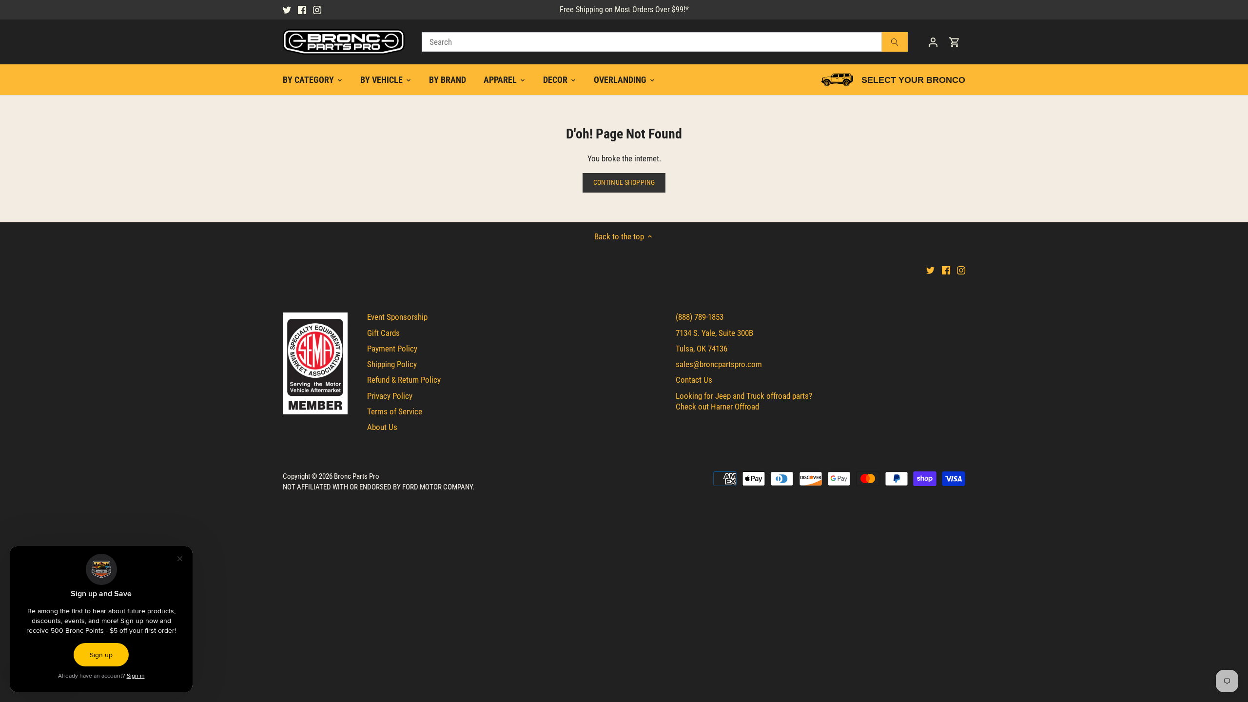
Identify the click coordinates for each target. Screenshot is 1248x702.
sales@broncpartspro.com (719, 364)
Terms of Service (394, 411)
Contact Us (694, 380)
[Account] (933, 42)
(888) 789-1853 (699, 317)
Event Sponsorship (397, 317)
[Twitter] (287, 10)
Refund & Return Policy (404, 380)
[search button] (895, 42)
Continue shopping (624, 182)
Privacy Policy (389, 396)
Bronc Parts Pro (356, 476)
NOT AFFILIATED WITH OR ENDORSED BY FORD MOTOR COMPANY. (378, 487)
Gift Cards (383, 333)
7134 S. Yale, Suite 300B (714, 333)
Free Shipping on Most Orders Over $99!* (624, 9)
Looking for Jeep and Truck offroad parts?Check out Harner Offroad (744, 401)
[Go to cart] (954, 42)
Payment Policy (392, 348)
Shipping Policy (392, 364)
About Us (382, 427)
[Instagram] (317, 10)
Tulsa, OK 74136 (701, 348)
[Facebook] (302, 10)
